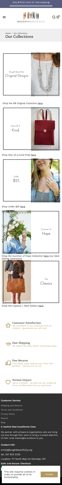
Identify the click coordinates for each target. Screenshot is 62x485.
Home (8, 33)
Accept (49, 474)
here (40, 103)
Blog (3, 422)
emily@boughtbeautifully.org (16, 450)
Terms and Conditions (12, 410)
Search (4, 418)
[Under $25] (31, 201)
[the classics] (31, 303)
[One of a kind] (31, 150)
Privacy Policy (8, 414)
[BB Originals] (31, 95)
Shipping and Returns (11, 405)
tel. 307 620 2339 (10, 454)
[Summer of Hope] (31, 253)
